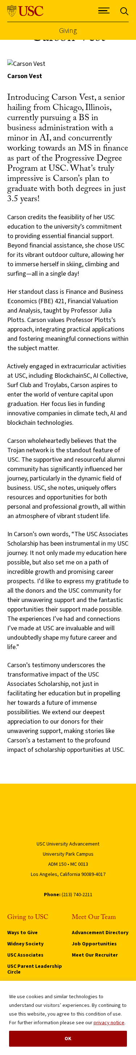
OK (68, 1038)
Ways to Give (22, 933)
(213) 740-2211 (77, 894)
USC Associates (25, 955)
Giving (68, 31)
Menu (104, 20)
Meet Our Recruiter (95, 955)
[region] (68, 1018)
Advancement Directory (100, 933)
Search (124, 20)
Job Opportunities (94, 944)
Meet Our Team (94, 917)
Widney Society (25, 944)
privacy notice (109, 1022)
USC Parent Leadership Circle (34, 969)
